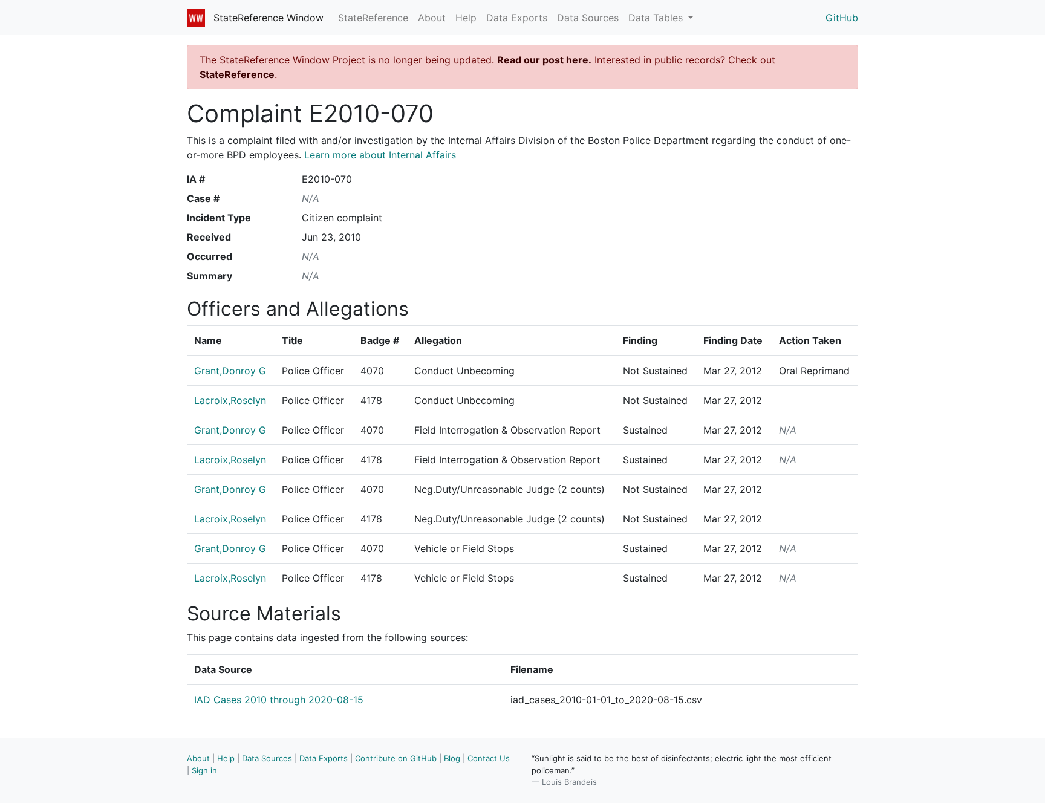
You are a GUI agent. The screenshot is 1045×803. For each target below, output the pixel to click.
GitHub (841, 17)
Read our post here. (544, 60)
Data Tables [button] (657, 17)
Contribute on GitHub (396, 758)
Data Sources (588, 17)
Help (466, 17)
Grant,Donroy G (230, 371)
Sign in (204, 770)
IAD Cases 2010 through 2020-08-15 (278, 700)
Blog (452, 758)
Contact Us (488, 758)
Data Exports (516, 17)
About (432, 17)
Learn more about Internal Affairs (380, 155)
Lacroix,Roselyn (230, 400)
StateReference (373, 17)
